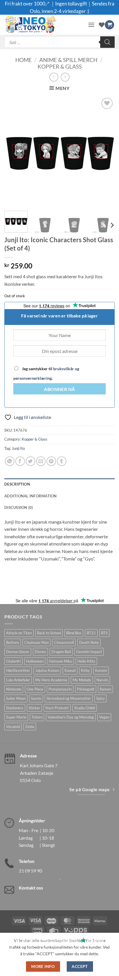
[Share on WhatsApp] (9, 461)
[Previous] (14, 151)
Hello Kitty (86, 661)
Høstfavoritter (18, 670)
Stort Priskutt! (57, 708)
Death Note (89, 642)
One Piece (35, 689)
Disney (40, 651)
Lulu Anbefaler (18, 680)
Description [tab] (17, 484)
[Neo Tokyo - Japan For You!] (43, 25)
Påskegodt (85, 689)
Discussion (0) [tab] (18, 507)
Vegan (104, 717)
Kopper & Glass (60, 66)
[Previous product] (65, 77)
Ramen (105, 689)
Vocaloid (13, 726)
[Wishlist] (102, 24)
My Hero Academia (51, 680)
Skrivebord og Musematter (69, 698)
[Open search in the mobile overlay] (59, 42)
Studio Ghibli (84, 708)
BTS (104, 633)
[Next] (105, 151)
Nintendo (13, 689)
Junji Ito (18, 448)
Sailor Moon (16, 698)
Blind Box (73, 633)
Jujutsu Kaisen (47, 670)
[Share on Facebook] (20, 461)
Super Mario (16, 717)
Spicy (100, 698)
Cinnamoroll (64, 642)
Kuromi (101, 670)
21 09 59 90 (30, 870)
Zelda (29, 726)
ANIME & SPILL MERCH (68, 60)
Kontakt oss (31, 887)
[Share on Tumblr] (61, 461)
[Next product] (53, 77)
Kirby (85, 670)
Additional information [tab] (30, 496)
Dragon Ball (61, 651)
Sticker (34, 708)
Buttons (12, 642)
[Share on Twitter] (30, 461)
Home (23, 60)
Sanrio (36, 698)
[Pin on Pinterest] (51, 461)
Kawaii (70, 670)
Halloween (35, 661)
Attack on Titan (19, 633)
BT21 (91, 633)
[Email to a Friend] (41, 461)
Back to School (49, 633)
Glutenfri (13, 661)
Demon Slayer (17, 651)
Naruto (102, 680)
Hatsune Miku (60, 661)
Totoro (36, 717)
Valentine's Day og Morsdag (71, 717)
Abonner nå (59, 389)
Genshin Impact (89, 651)
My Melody (81, 680)
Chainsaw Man (36, 642)
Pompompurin (60, 689)
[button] (91, 25)
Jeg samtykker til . (46, 373)
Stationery (14, 708)
